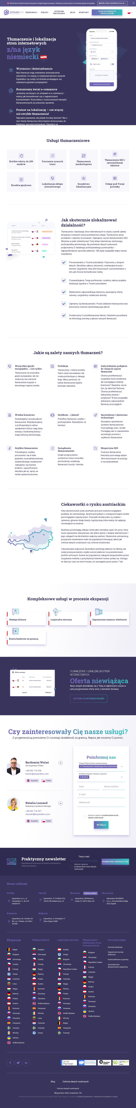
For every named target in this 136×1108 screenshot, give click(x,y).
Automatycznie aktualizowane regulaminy (118, 966)
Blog (72, 12)
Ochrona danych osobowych (76, 1081)
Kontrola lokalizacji (115, 947)
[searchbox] (79, 769)
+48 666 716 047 (33, 811)
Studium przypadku (59, 12)
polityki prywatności (85, 1097)
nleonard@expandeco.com (38, 814)
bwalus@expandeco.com (37, 774)
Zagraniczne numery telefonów (115, 953)
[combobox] (101, 766)
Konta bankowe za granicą (118, 959)
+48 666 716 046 (33, 770)
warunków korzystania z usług (105, 1097)
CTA (80, 1093)
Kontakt (84, 12)
